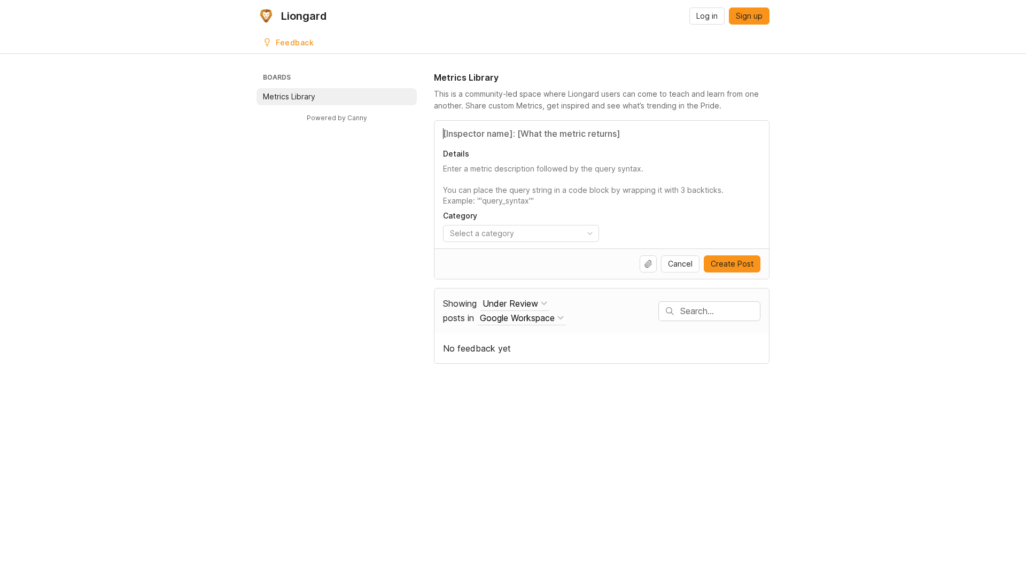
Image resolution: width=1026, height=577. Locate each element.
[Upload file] (648, 263)
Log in (707, 15)
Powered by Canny (337, 118)
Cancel (680, 263)
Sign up (749, 15)
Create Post (732, 263)
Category (460, 215)
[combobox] (521, 233)
